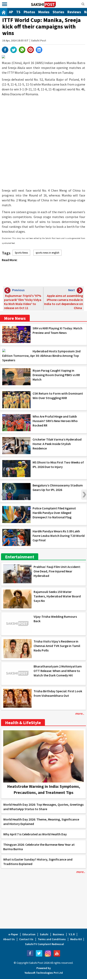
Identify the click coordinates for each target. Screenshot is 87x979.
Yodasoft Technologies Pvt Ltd (43, 973)
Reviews (74, 12)
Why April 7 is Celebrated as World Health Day (35, 834)
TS (18, 12)
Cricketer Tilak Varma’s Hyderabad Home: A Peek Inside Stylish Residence (57, 443)
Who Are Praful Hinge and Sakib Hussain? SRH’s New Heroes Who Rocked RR (55, 420)
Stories (58, 12)
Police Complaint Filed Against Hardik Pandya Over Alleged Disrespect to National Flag (54, 512)
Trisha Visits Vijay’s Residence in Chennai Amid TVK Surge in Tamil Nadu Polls (57, 645)
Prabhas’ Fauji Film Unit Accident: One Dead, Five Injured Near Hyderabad (57, 571)
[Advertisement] (43, 142)
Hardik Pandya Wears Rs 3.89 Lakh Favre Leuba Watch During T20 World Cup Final (59, 535)
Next (84, 495)
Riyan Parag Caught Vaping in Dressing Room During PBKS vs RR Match (56, 374)
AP (11, 12)
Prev (3, 495)
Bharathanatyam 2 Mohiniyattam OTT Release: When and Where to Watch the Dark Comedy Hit (58, 670)
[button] (4, 4)
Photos (29, 12)
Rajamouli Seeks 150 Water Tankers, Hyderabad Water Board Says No (57, 596)
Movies (43, 12)
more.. (79, 713)
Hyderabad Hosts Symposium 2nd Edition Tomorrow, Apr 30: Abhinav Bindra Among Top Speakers (41, 355)
